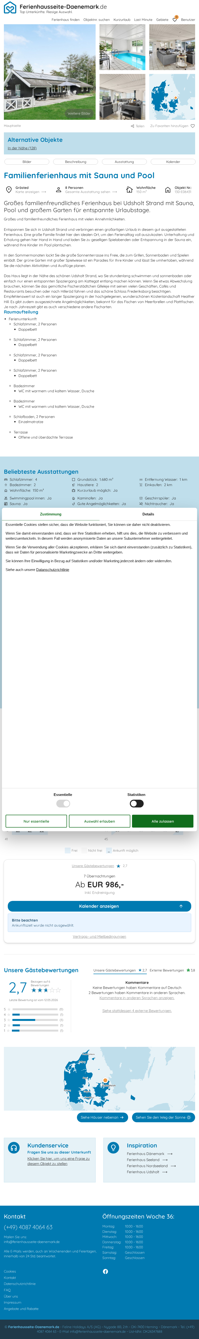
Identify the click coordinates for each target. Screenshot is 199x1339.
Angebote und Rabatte (21, 1309)
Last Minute (143, 19)
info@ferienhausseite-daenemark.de (32, 1242)
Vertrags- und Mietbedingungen (99, 936)
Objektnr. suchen (96, 19)
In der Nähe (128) (22, 148)
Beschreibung (75, 162)
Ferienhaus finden (66, 19)
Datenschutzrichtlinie (20, 1284)
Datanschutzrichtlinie (52, 570)
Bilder (27, 162)
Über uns (11, 1296)
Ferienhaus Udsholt (143, 1172)
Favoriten (176, 16)
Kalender (173, 162)
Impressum (12, 1302)
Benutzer (188, 19)
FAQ (7, 1290)
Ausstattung (124, 162)
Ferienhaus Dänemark (145, 1153)
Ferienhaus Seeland (143, 1159)
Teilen (140, 126)
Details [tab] (148, 514)
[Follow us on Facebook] (105, 1271)
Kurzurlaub (122, 19)
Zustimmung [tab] (50, 514)
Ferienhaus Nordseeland (147, 1165)
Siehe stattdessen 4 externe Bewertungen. (137, 1010)
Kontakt (10, 1277)
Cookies (10, 1271)
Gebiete (162, 19)
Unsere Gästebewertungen (93, 866)
